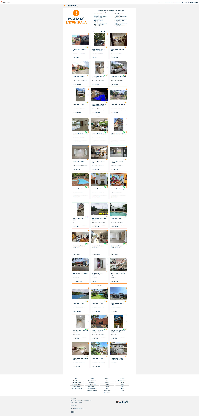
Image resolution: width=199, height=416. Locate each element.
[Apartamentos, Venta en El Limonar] (118, 39)
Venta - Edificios (118, 15)
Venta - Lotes (117, 17)
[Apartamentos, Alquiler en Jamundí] (118, 293)
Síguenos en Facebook (107, 390)
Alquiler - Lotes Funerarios (98, 25)
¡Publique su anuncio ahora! (122, 380)
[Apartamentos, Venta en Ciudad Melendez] (99, 67)
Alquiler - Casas (96, 21)
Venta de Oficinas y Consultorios (76, 386)
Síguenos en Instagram (107, 392)
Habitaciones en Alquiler (91, 386)
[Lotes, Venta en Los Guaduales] (80, 264)
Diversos (122, 388)
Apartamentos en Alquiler (92, 380)
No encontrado (70, 6)
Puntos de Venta (107, 382)
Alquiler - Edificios (118, 21)
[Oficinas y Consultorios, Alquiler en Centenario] (99, 264)
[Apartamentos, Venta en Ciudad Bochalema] (118, 236)
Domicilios (107, 384)
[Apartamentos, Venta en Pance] (80, 124)
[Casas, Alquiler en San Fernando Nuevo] (99, 321)
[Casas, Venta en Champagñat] (118, 179)
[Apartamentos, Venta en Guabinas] (118, 152)
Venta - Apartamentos (119, 13)
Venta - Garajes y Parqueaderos (121, 16)
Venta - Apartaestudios (98, 13)
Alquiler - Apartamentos (119, 20)
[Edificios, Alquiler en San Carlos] (80, 209)
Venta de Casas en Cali (76, 380)
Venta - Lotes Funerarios (98, 19)
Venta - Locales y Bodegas (98, 17)
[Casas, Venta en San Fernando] (118, 67)
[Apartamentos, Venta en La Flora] (99, 152)
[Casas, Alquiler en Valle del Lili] (80, 39)
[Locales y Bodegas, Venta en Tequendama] (118, 264)
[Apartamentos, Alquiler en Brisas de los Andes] (99, 39)
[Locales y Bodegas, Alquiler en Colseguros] (80, 321)
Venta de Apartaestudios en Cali (76, 384)
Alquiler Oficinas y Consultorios (92, 388)
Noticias (173, 2)
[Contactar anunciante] (88, 47)
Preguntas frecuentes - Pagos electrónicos (77, 408)
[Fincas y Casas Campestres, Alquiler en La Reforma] (118, 321)
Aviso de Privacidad (73, 405)
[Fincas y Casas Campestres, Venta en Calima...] (99, 94)
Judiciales (122, 390)
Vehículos (122, 384)
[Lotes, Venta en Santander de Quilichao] (99, 209)
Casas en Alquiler (91, 382)
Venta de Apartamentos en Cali (76, 382)
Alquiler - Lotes (118, 24)
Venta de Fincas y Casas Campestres (76, 388)
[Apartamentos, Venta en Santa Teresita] (80, 348)
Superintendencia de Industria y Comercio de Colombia (79, 410)
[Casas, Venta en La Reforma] (118, 94)
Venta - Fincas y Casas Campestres (100, 16)
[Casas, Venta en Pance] (80, 94)
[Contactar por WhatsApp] (86, 47)
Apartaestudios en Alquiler (92, 384)
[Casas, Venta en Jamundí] (80, 67)
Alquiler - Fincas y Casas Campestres (100, 23)
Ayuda (107, 388)
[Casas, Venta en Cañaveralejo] (80, 179)
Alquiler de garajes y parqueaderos (92, 390)
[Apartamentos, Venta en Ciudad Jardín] (80, 236)
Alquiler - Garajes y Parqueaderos (121, 23)
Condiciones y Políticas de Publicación (76, 402)
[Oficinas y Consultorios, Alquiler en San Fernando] (118, 348)
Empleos (122, 386)
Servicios (95, 27)
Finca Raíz (160, 2)
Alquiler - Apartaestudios (98, 20)
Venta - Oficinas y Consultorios (121, 19)
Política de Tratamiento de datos (75, 403)
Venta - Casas (96, 15)
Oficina (107, 380)
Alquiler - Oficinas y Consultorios (121, 25)
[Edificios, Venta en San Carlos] (118, 124)
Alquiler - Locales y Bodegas (99, 24)
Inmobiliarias (167, 2)
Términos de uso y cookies (75, 406)
